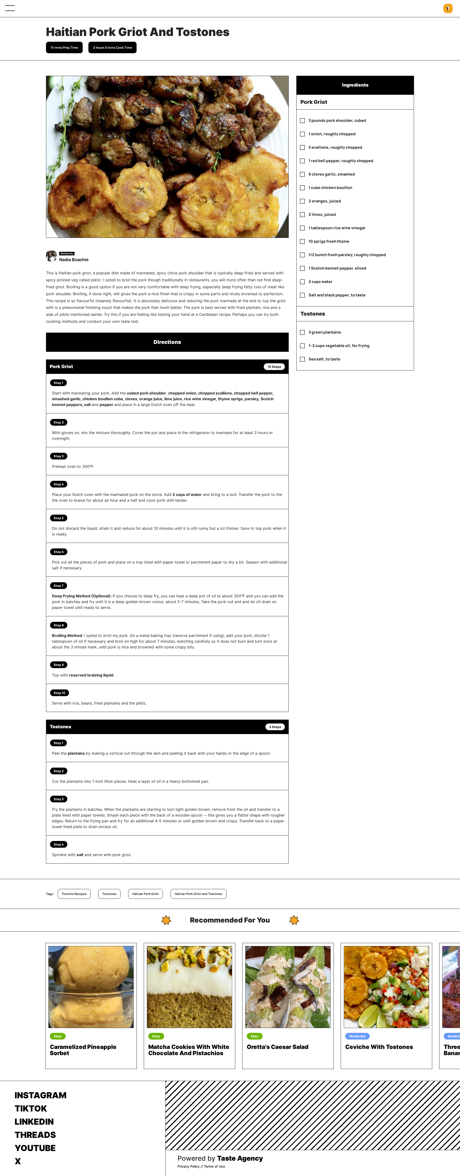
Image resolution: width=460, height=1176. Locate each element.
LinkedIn (34, 1121)
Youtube (35, 1148)
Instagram (41, 1095)
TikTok (31, 1108)
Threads (35, 1135)
